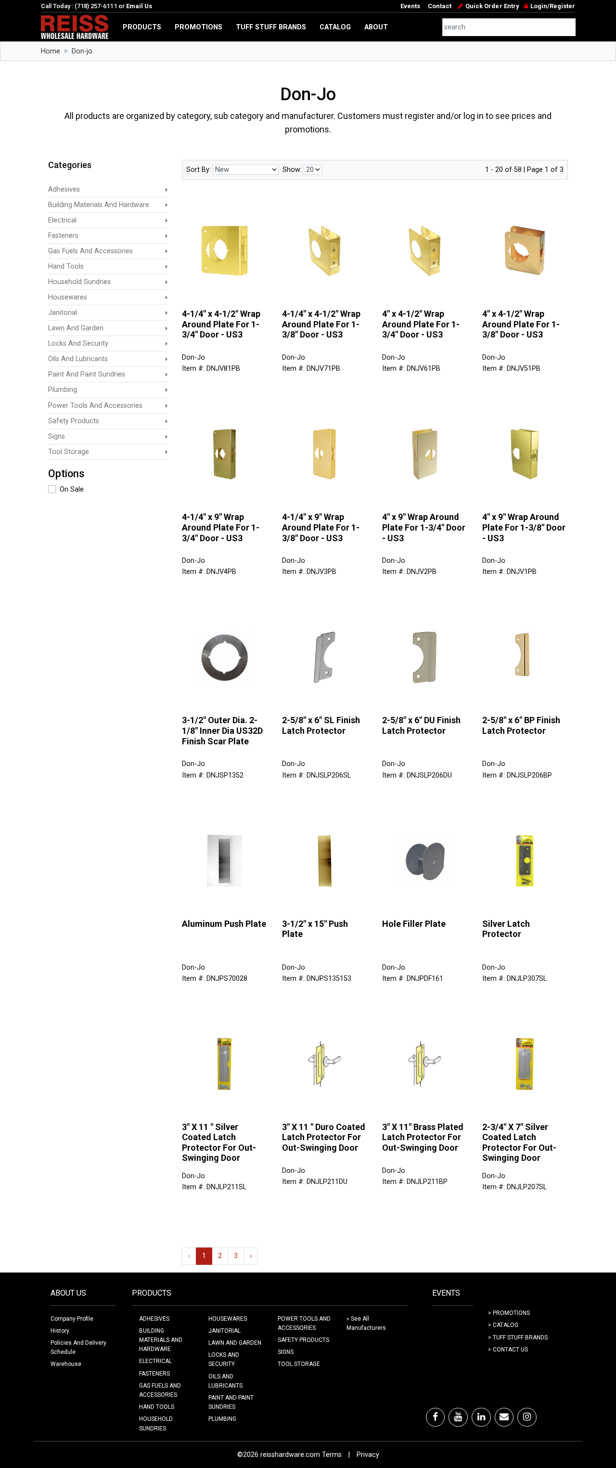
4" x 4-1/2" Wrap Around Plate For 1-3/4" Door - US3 (421, 324)
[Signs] (166, 436)
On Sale (72, 489)
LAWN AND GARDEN (234, 1342)
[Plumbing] (166, 389)
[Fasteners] (166, 235)
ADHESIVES (154, 1318)
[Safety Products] (166, 421)
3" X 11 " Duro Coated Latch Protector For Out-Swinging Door (323, 1137)
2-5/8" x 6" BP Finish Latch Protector (521, 725)
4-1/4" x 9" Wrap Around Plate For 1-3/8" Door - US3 (320, 527)
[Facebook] (435, 1417)
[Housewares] (166, 297)
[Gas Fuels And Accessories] (166, 251)
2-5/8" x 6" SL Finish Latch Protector (321, 725)
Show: (292, 170)
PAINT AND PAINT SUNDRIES (231, 1402)
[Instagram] (527, 1417)
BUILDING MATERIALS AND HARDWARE (160, 1339)
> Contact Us (508, 1349)
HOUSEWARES (227, 1318)
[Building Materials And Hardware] (166, 204)
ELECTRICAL (155, 1361)
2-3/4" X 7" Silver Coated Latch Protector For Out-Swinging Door (519, 1142)
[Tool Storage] (166, 451)
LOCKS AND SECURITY (223, 1359)
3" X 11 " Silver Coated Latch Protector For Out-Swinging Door (219, 1142)
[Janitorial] (166, 312)
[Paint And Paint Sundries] (166, 374)
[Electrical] (166, 220)
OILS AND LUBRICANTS (225, 1381)
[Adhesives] (166, 189)
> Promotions (509, 1313)
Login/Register (552, 6)
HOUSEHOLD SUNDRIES (156, 1423)
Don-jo (82, 51)
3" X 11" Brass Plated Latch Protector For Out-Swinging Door (422, 1137)
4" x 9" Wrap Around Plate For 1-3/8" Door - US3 (523, 527)
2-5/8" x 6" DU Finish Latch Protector (421, 725)
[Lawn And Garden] (166, 328)
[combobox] (509, 27)
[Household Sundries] (166, 281)
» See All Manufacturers (366, 1323)
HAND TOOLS (156, 1406)
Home (50, 51)
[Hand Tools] (166, 266)
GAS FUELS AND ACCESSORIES (160, 1390)
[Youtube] (458, 1417)
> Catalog (503, 1325)
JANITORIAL (224, 1330)
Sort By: (198, 170)
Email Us (139, 6)
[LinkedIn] (481, 1417)
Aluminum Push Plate (224, 924)
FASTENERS (154, 1373)
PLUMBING (222, 1419)
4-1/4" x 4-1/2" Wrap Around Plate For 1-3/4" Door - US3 (221, 324)
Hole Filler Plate (414, 924)
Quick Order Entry (492, 6)
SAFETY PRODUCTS (303, 1340)
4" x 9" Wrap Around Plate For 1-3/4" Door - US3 (423, 527)
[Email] (504, 1417)
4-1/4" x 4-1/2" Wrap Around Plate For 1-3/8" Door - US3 (321, 324)
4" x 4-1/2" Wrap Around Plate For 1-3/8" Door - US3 (521, 324)
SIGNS (286, 1352)
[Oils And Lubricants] (166, 358)
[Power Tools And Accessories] (166, 405)
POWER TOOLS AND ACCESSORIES (304, 1323)
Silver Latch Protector (506, 929)
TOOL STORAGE (299, 1364)
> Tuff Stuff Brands (518, 1337)
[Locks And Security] (166, 343)
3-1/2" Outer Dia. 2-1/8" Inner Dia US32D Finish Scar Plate (222, 730)
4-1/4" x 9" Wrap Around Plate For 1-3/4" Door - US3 (220, 527)
